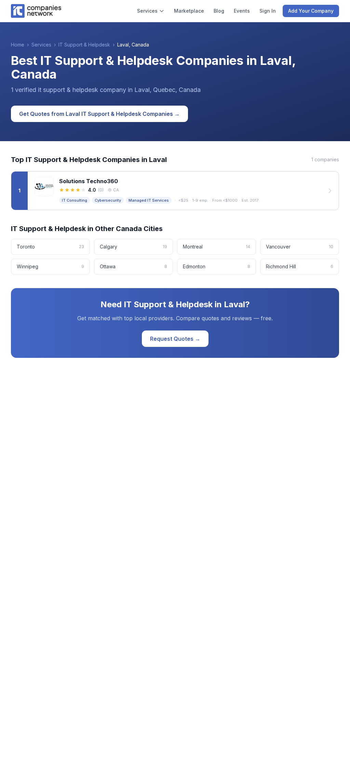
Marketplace (189, 11)
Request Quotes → (175, 338)
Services (147, 11)
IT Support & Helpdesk (84, 45)
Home (17, 45)
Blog (219, 11)
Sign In (267, 11)
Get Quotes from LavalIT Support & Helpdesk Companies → (99, 113)
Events (242, 11)
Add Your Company (311, 11)
